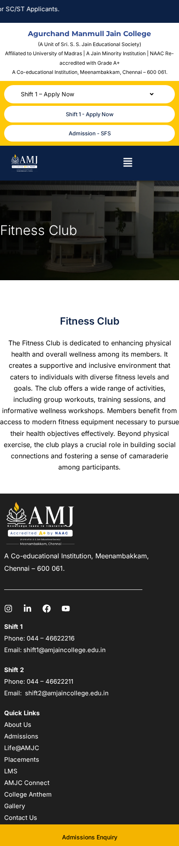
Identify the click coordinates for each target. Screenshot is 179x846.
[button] (89, 94)
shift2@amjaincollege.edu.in (67, 693)
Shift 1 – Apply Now (47, 94)
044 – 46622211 (50, 681)
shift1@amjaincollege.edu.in (64, 650)
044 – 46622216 (50, 638)
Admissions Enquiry (89, 837)
